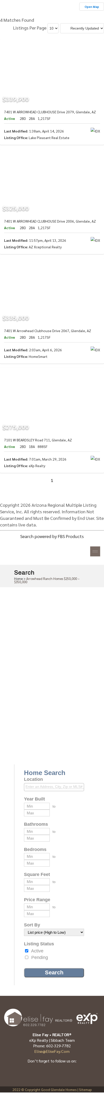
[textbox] (55, 787)
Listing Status (39, 943)
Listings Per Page (29, 28)
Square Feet (37, 874)
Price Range (37, 899)
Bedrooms (35, 849)
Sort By (32, 924)
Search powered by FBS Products (52, 536)
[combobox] (54, 787)
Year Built (34, 799)
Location (33, 779)
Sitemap (85, 1089)
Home (18, 578)
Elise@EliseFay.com (51, 1051)
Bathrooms (36, 824)
